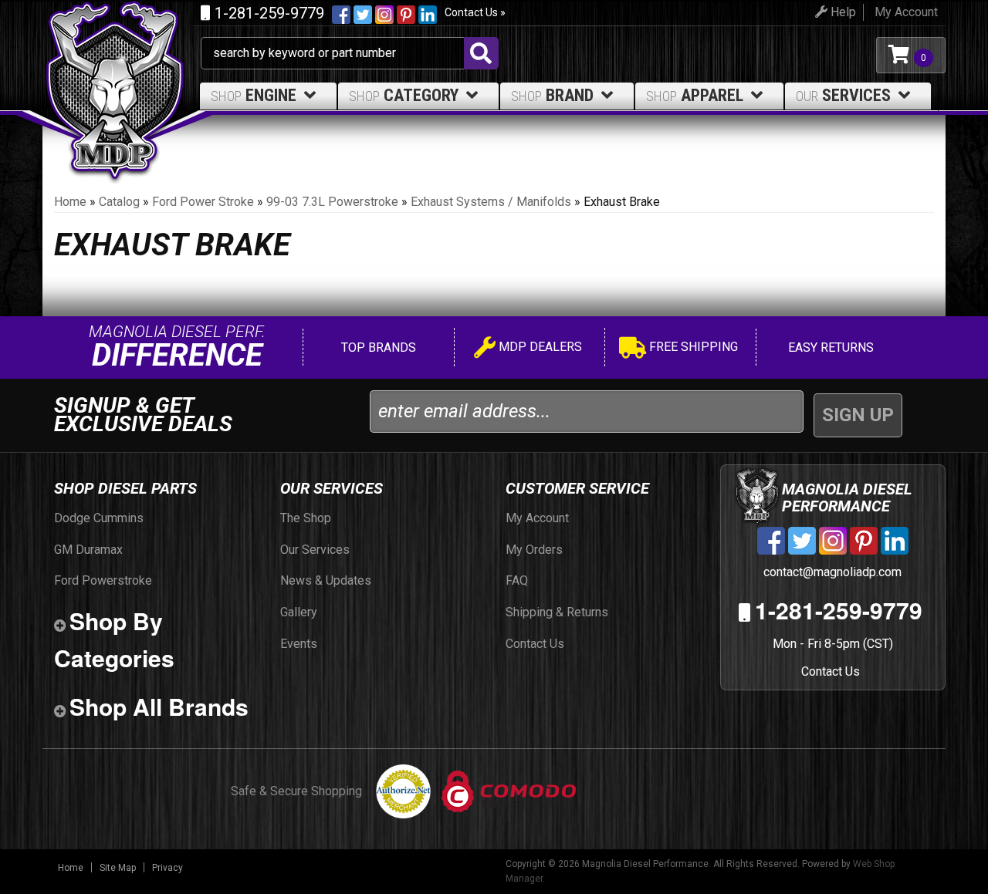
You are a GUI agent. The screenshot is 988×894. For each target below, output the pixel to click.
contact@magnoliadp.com (831, 572)
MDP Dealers (539, 346)
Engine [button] (253, 95)
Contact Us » (475, 12)
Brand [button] (552, 95)
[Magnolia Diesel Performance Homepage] (121, 55)
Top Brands (377, 347)
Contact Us (830, 671)
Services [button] (843, 95)
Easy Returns (829, 347)
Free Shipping (692, 346)
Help (841, 12)
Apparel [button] (694, 95)
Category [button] (403, 95)
